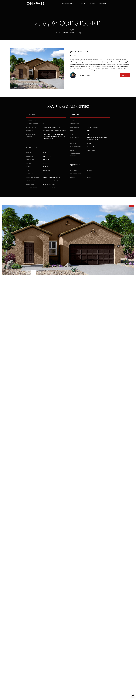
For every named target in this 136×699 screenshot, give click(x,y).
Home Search (81, 3)
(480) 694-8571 (102, 3)
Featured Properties (68, 3)
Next (33, 272)
